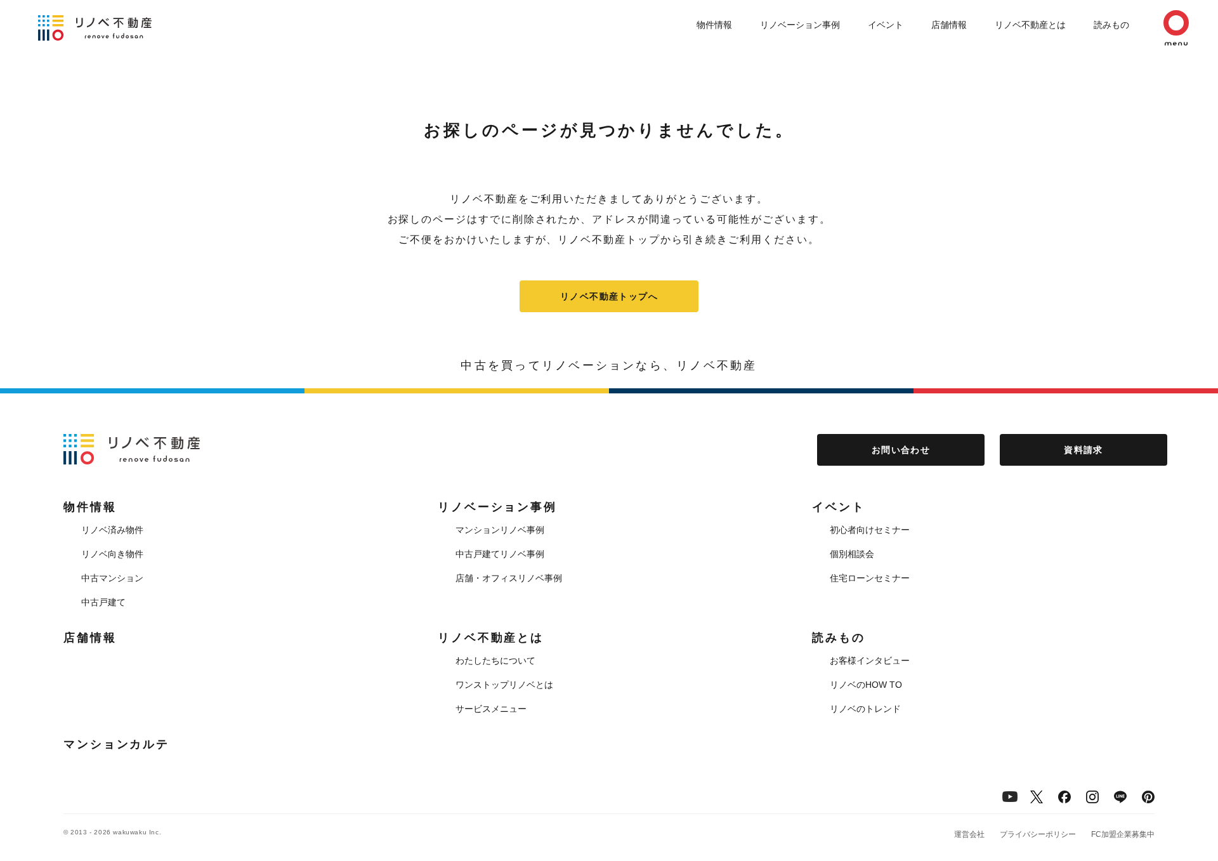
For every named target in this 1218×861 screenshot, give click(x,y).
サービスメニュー (491, 708)
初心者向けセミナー (870, 529)
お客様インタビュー (870, 660)
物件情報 (714, 25)
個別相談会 (852, 553)
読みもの (1111, 25)
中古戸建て (103, 602)
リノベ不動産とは (1030, 25)
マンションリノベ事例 (499, 529)
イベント (885, 25)
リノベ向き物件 (112, 553)
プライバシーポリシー (1038, 834)
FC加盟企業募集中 (1123, 834)
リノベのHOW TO (866, 684)
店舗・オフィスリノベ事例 (508, 578)
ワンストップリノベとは (504, 684)
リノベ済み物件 (112, 529)
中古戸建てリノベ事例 (499, 553)
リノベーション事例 (800, 25)
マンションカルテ (116, 744)
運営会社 (969, 834)
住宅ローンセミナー (870, 578)
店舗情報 (949, 25)
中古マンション (112, 578)
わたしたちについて (495, 660)
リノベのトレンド (865, 708)
